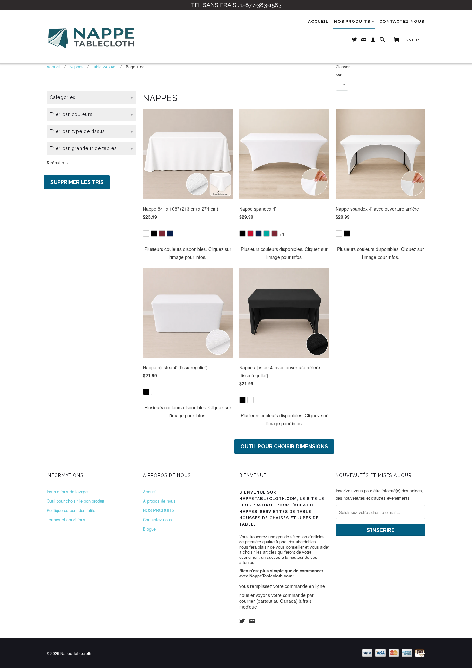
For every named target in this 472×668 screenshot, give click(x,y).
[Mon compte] (373, 41)
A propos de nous (159, 501)
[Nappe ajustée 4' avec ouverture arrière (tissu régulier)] (284, 395)
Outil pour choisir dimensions (284, 447)
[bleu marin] (170, 233)
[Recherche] (382, 41)
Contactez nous (401, 21)
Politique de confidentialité (71, 510)
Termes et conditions (66, 519)
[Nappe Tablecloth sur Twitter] (354, 41)
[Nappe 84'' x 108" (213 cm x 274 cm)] (188, 229)
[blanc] (146, 233)
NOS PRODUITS (354, 21)
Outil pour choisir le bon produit (75, 501)
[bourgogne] (162, 233)
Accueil (318, 21)
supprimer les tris (76, 182)
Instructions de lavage (67, 491)
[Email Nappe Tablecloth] (364, 41)
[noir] (154, 233)
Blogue (149, 529)
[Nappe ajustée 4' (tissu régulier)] (188, 387)
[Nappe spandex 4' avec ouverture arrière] (380, 229)
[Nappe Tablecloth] (91, 36)
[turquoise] (266, 233)
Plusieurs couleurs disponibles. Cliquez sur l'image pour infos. (187, 253)
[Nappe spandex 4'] (284, 229)
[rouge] (250, 233)
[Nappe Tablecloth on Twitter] (242, 621)
